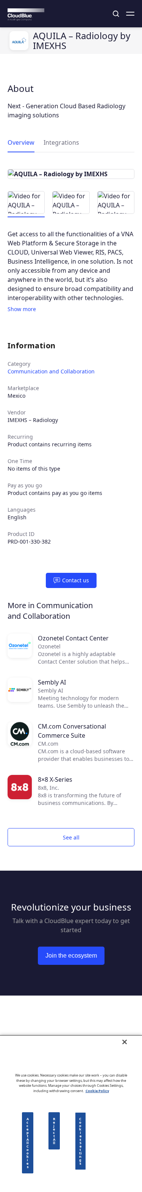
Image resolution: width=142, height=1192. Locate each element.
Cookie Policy (97, 1090)
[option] (71, 174)
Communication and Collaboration (51, 371)
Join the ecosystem (71, 955)
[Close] (124, 1042)
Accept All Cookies (28, 1142)
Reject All (54, 1130)
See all (71, 837)
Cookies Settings (80, 1141)
